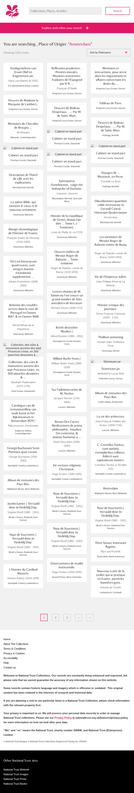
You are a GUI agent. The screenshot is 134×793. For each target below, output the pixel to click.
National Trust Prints (15, 778)
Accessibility (10, 658)
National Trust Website (16, 769)
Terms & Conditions (14, 648)
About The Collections (15, 643)
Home (6, 639)
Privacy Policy (63, 717)
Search (117, 11)
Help (6, 662)
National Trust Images (15, 774)
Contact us (9, 667)
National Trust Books (15, 783)
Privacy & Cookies (14, 653)
